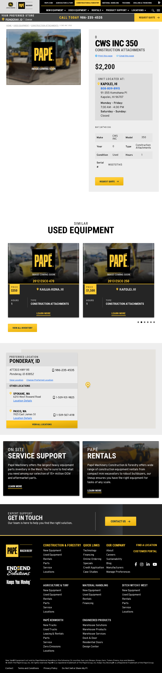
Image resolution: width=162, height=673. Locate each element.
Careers (110, 555)
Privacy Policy (50, 668)
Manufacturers (114, 567)
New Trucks (49, 625)
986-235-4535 (91, 17)
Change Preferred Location (39, 380)
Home (9, 25)
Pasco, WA (19, 411)
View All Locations (42, 424)
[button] (65, 10)
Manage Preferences (118, 572)
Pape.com (48, 3)
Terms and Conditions (28, 668)
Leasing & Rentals (53, 633)
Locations (138, 10)
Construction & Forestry (87, 3)
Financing (88, 555)
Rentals (96, 10)
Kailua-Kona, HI (52, 289)
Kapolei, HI (109, 84)
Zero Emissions (52, 646)
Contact (9, 668)
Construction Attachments (44, 25)
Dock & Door (90, 638)
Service (47, 567)
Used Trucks (50, 629)
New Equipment (54, 10)
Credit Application (93, 567)
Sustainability (114, 559)
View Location (16, 380)
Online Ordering (92, 559)
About (109, 550)
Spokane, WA (21, 393)
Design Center (91, 646)
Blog (108, 563)
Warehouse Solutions (95, 625)
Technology (89, 550)
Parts (46, 563)
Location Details (22, 401)
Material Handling (110, 3)
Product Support (116, 10)
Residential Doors (93, 642)
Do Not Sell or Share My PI (74, 668)
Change (28, 19)
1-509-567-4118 (65, 415)
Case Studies (90, 572)
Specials (88, 563)
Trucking (126, 3)
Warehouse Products (94, 629)
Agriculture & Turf (64, 3)
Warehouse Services (94, 633)
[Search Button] (153, 11)
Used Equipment (77, 10)
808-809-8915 (110, 89)
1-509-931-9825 (65, 397)
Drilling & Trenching (142, 3)
